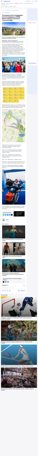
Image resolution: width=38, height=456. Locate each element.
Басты (3, 10)
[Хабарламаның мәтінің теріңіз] (13, 288)
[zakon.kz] (7, 1)
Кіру (24, 285)
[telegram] (5, 215)
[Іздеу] (36, 1)
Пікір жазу (23, 290)
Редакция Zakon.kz (15, 10)
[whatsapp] (3, 215)
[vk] (10, 215)
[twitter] (12, 215)
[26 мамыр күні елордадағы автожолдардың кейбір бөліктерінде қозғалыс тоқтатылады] (13, 64)
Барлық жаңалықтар (8, 10)
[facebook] (8, 215)
